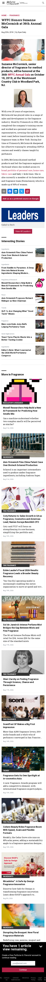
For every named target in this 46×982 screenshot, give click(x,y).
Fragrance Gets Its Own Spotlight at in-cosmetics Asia (21, 777)
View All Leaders (23, 231)
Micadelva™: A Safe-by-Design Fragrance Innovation (18, 883)
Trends (3, 308)
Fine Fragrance (9, 511)
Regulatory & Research (9, 280)
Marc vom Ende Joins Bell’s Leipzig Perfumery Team (14, 325)
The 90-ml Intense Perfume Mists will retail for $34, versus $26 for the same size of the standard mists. (22, 638)
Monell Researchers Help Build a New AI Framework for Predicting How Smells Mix (17, 286)
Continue (23, 970)
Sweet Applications (7, 334)
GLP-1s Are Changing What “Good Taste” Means (17, 312)
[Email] (3, 191)
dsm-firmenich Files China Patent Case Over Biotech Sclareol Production (17, 255)
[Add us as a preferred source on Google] (27, 191)
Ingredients (5, 249)
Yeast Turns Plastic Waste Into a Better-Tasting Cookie (16, 338)
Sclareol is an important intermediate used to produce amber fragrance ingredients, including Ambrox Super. (22, 472)
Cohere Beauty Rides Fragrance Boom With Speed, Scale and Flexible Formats (22, 830)
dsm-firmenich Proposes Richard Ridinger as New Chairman (17, 299)
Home (4, 15)
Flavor (3, 295)
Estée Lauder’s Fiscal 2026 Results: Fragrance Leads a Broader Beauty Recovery (21, 573)
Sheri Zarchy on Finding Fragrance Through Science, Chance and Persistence (21, 682)
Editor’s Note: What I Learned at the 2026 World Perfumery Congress (16, 353)
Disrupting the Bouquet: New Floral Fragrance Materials (21, 934)
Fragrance (14, 15)
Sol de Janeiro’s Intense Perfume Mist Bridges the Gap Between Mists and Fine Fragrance (22, 627)
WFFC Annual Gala (19, 74)
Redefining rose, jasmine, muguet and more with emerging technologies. (21, 941)
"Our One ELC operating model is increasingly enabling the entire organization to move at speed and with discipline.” (23, 584)
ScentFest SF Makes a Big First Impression (19, 726)
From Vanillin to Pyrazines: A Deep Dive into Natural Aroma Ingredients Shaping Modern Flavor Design (17, 271)
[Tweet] (21, 191)
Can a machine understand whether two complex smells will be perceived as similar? (22, 421)
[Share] (9, 191)
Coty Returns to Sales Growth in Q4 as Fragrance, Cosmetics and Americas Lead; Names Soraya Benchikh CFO (22, 519)
